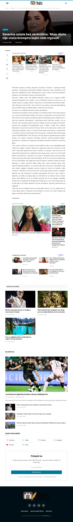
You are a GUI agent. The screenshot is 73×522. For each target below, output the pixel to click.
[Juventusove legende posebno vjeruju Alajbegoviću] (36, 374)
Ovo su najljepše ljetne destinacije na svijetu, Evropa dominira (18, 338)
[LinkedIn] (7, 64)
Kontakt (49, 511)
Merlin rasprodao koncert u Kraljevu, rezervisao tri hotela (18, 311)
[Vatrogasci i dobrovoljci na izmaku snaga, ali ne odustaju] (10, 416)
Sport (8, 358)
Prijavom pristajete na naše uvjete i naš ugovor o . (37, 476)
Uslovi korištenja (37, 511)
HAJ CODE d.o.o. (46, 515)
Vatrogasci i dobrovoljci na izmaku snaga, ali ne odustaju (34, 414)
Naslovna (24, 511)
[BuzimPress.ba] (36, 3)
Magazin (5, 29)
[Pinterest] (7, 69)
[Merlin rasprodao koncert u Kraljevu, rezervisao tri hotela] (20, 299)
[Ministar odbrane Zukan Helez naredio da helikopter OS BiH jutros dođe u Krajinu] (10, 425)
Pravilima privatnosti (50, 476)
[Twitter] (7, 60)
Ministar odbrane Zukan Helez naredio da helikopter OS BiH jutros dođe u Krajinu (41, 423)
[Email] (7, 78)
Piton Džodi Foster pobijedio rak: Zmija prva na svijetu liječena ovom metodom (51, 311)
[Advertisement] (36, 15)
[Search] (66, 3)
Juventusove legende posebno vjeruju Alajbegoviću (26, 394)
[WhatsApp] (7, 73)
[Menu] (7, 3)
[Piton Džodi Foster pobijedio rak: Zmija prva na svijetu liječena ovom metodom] (53, 299)
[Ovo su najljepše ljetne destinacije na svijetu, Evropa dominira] (20, 326)
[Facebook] (7, 55)
